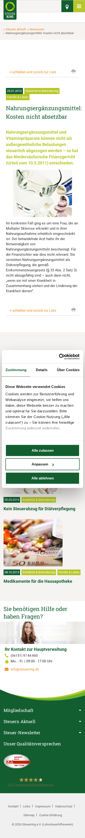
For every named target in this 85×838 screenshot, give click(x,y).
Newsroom (37, 29)
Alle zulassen (43, 450)
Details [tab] (41, 370)
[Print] (73, 71)
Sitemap (28, 815)
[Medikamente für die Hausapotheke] (42, 542)
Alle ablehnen (42, 478)
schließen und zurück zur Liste (34, 72)
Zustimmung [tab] (15, 370)
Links (26, 806)
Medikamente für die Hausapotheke (38, 581)
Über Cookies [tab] (68, 370)
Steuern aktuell (16, 29)
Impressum (43, 806)
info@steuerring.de (25, 669)
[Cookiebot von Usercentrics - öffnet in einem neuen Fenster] (60, 357)
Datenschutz (63, 806)
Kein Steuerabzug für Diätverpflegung (39, 508)
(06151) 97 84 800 (24, 655)
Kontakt (13, 806)
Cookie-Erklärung (50, 815)
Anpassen (40, 464)
